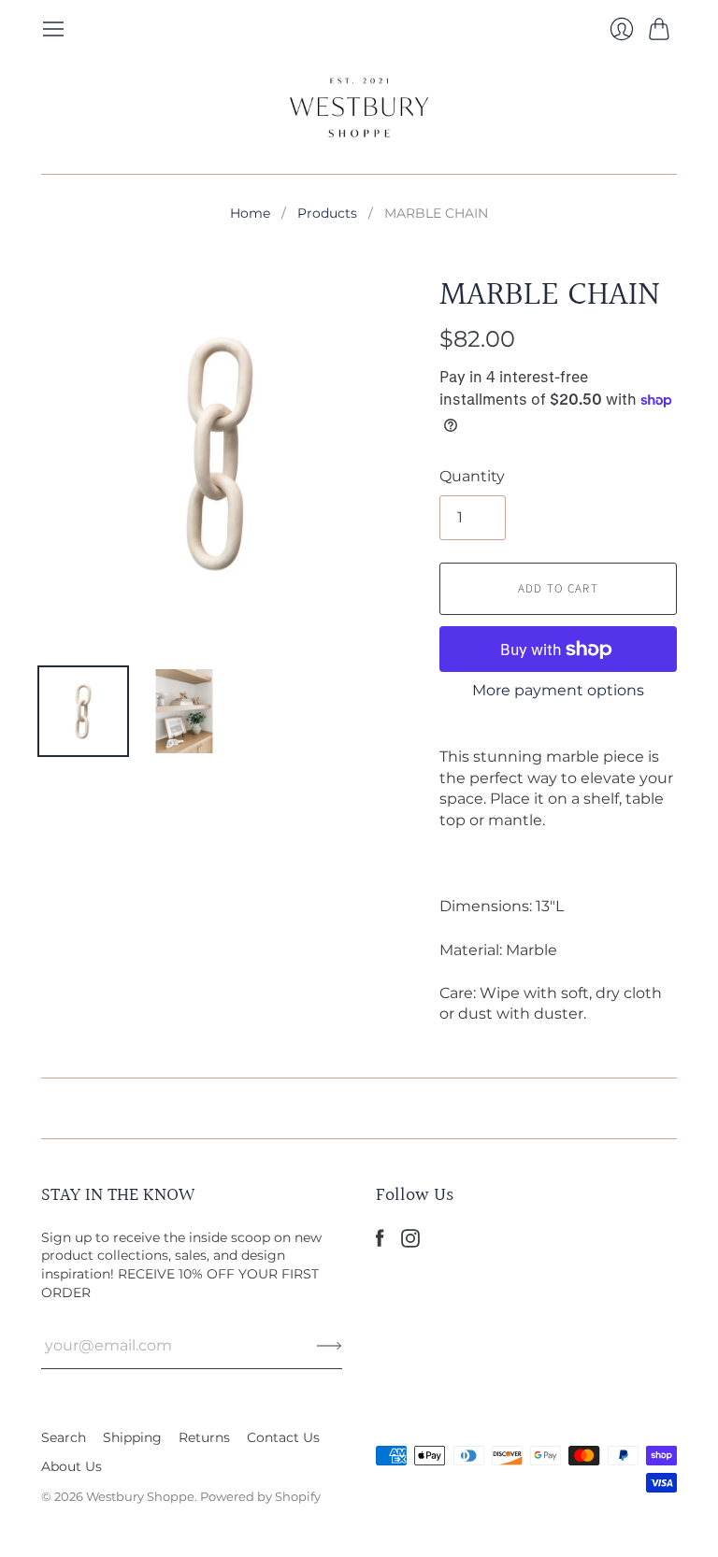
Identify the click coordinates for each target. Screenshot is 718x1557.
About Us (71, 1466)
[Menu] (53, 29)
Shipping (132, 1437)
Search (63, 1437)
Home (250, 213)
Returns (204, 1437)
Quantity (472, 476)
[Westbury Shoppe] (359, 107)
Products (327, 213)
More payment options (558, 690)
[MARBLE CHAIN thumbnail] (83, 711)
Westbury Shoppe (140, 1496)
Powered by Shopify (260, 1496)
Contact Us (283, 1437)
